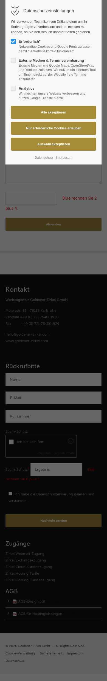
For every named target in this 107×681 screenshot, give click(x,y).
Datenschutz (44, 158)
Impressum (64, 158)
